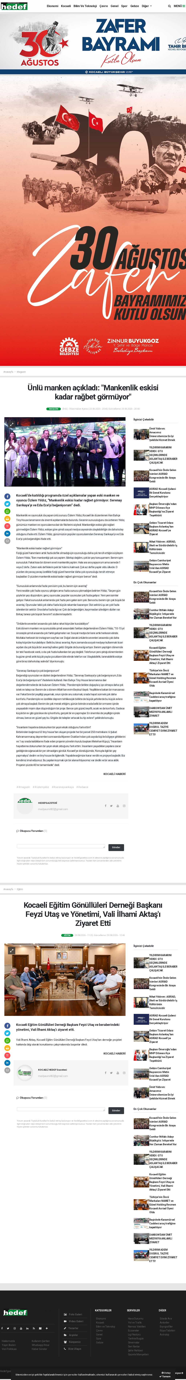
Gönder (116, 847)
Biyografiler (166, 1326)
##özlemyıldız (41, 787)
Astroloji (164, 1334)
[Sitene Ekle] (48, 1328)
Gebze (134, 6)
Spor (124, 6)
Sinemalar (134, 1342)
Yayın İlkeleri (9, 1345)
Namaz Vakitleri (137, 1326)
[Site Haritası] (42, 1328)
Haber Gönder (39, 1349)
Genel (114, 6)
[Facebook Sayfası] (3, 1328)
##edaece (82, 787)
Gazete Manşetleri (138, 1354)
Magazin (21, 371)
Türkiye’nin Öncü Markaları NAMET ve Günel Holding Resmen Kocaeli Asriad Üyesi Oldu (162, 678)
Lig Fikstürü (134, 1334)
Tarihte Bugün (136, 1338)
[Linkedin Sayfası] (28, 1328)
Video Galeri (75, 1321)
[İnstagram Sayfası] (16, 1328)
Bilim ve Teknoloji (85, 6)
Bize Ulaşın (74, 1348)
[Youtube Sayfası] (22, 1328)
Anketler (164, 1322)
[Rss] (35, 1328)
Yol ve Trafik (135, 1322)
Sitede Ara (166, 1318)
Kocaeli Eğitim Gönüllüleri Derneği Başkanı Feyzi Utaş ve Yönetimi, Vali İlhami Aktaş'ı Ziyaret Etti (161, 655)
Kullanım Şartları (41, 1341)
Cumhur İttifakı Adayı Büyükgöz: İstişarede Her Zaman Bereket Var (163, 614)
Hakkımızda (8, 1341)
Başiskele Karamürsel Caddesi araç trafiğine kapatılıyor (162, 697)
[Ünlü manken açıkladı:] (65, 451)
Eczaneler (133, 1330)
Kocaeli (66, 6)
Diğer (146, 6)
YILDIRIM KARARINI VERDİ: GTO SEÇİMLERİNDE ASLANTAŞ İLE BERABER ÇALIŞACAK (163, 455)
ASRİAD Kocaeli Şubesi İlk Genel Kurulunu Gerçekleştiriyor (162, 492)
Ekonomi (52, 6)
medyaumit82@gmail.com (53, 809)
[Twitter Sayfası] (9, 1328)
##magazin (23, 787)
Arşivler (73, 1335)
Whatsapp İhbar (40, 1345)
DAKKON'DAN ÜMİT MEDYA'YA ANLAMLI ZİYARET (160, 712)
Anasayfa (8, 371)
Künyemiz (74, 1342)
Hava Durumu (135, 1318)
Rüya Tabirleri (167, 1330)
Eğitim (20, 889)
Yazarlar (73, 1328)
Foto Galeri (75, 1314)
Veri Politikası (9, 1349)
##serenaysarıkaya (63, 787)
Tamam (166, 1376)
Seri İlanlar (134, 1346)
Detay (167, 1372)
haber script (6, 1374)
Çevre (104, 6)
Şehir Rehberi (135, 1350)
